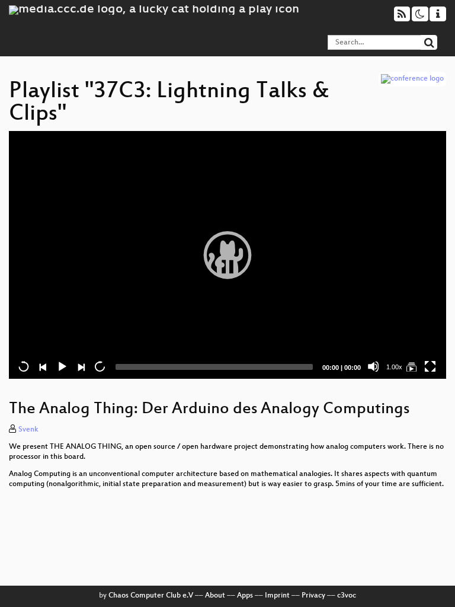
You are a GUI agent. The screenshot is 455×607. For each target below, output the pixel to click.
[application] (227, 255)
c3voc (346, 596)
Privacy (313, 596)
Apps (245, 596)
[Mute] (373, 366)
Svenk (28, 430)
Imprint (277, 596)
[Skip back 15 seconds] (23, 366)
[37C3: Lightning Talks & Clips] (411, 366)
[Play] (227, 255)
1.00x (394, 366)
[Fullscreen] (430, 366)
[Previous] (42, 366)
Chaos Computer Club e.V (150, 596)
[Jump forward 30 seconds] (99, 366)
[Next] (80, 366)
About (215, 596)
